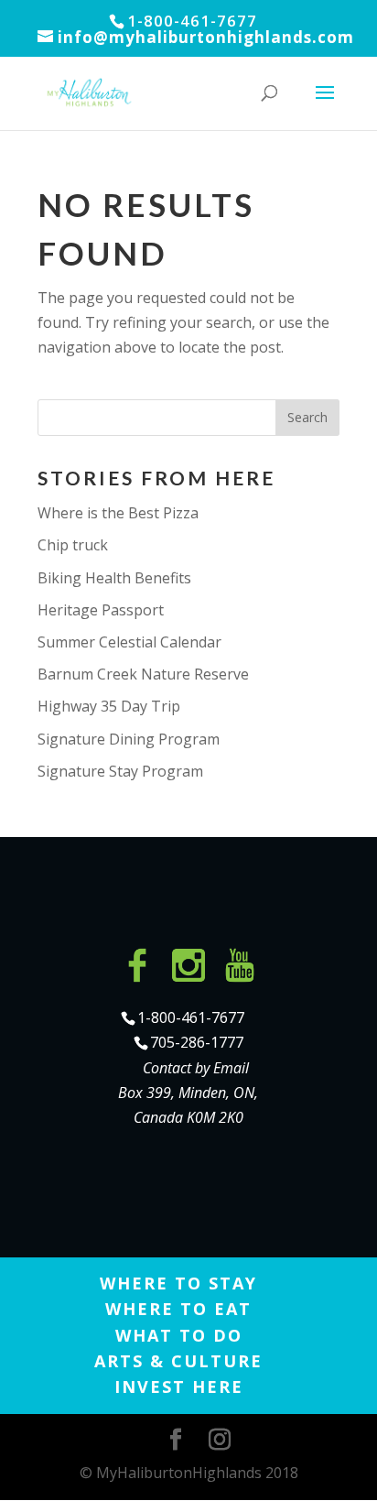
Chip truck (73, 545)
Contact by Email (196, 1068)
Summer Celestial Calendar (129, 642)
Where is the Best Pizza (118, 513)
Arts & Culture (178, 1361)
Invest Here (178, 1387)
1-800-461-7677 (190, 1017)
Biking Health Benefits (114, 578)
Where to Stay (178, 1283)
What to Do (178, 1335)
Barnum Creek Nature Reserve (143, 674)
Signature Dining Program (129, 739)
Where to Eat (178, 1309)
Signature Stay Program (120, 771)
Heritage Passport (101, 610)
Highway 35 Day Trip (109, 706)
